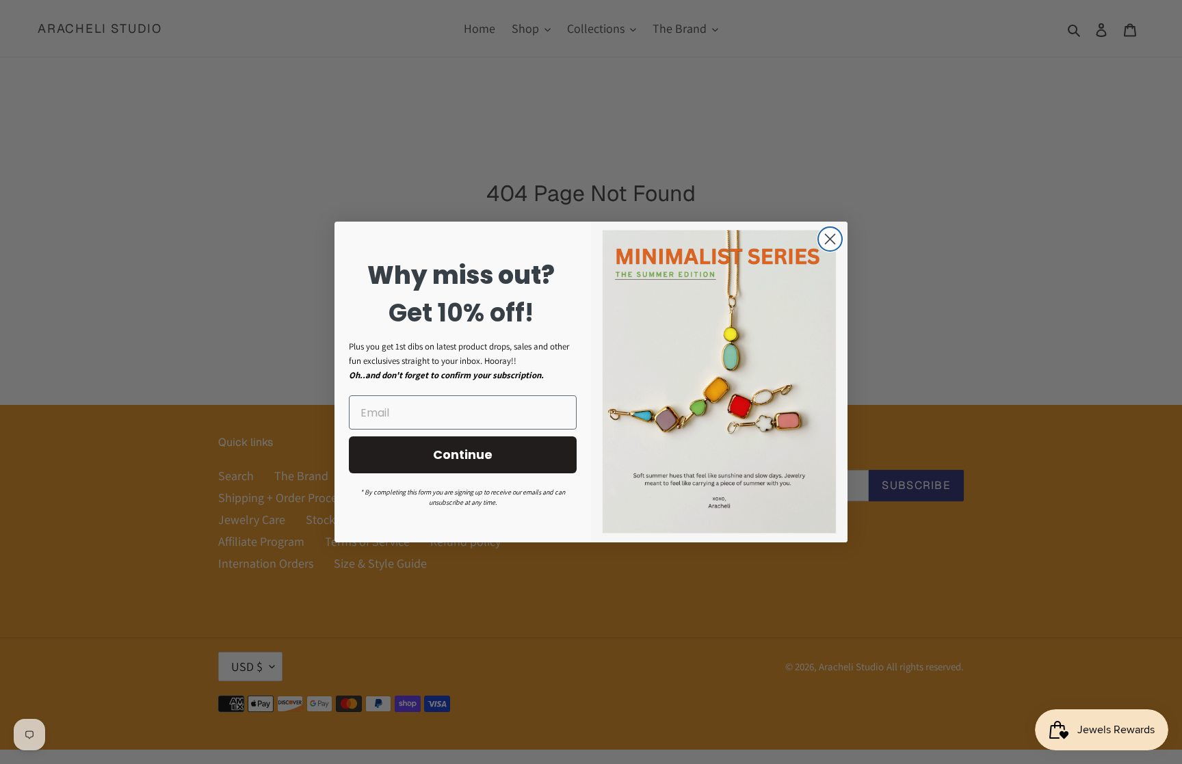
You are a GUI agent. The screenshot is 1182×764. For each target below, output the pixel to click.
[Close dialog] (830, 239)
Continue (462, 454)
